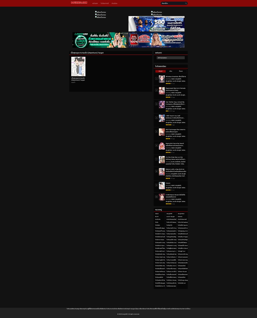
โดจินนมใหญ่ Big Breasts (185, 240)
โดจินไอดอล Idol (171, 286)
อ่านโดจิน (177, 162)
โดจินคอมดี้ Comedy (161, 231)
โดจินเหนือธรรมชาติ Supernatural (187, 274)
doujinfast (169, 81)
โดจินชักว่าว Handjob (161, 234)
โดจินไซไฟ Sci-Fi (160, 286)
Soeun (168, 183)
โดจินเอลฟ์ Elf (159, 277)
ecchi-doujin (177, 81)
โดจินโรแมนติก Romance (174, 283)
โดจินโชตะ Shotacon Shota (174, 280)
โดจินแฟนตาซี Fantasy (161, 280)
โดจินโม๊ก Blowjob (160, 283)
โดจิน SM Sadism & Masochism (187, 222)
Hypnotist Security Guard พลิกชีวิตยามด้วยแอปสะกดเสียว (175, 144)
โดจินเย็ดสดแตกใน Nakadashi (175, 274)
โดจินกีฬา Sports (183, 225)
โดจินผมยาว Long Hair (173, 245)
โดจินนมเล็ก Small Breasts (174, 240)
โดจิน (173, 164)
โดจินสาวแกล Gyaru (183, 260)
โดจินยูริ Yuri (181, 251)
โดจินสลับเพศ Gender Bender (175, 254)
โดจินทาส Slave (159, 240)
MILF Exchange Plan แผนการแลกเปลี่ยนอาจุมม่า (175, 130)
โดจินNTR (169, 225)
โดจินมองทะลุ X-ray (172, 251)
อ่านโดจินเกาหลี (182, 219)
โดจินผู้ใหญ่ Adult (171, 248)
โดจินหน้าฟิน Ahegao (161, 266)
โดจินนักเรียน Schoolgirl (174, 243)
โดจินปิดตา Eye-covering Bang (164, 245)
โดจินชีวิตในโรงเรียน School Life (187, 234)
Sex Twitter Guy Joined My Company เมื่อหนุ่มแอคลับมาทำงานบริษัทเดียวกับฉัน (175, 103)
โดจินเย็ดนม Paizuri (161, 274)
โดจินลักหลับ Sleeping (161, 254)
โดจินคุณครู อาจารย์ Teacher (186, 231)
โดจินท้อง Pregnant (183, 237)
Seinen (184, 81)
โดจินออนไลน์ (181, 266)
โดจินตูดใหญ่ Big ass (172, 237)
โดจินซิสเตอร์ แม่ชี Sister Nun (163, 237)
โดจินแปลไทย (181, 277)
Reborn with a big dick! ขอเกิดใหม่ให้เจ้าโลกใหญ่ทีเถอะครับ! (176, 170)
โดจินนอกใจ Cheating (161, 243)
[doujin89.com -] (79, 4)
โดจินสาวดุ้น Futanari (161, 257)
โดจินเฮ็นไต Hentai (172, 277)
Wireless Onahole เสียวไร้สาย (176, 76)
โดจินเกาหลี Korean (160, 271)
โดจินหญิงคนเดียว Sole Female (187, 263)
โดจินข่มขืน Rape (160, 228)
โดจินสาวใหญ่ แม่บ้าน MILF (174, 263)
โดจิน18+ (177, 164)
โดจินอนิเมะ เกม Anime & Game (175, 266)
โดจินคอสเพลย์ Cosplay (173, 231)
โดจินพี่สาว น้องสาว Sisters (186, 248)
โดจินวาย (109, 309)
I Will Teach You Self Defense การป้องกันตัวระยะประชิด (175, 117)
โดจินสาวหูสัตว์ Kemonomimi (163, 260)
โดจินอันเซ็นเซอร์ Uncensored (163, 269)
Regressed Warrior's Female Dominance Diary (175, 89)
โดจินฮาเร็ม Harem (172, 269)
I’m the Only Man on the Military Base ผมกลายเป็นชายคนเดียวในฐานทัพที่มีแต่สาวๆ (176, 158)
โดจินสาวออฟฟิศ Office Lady (175, 260)
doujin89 (178, 79)
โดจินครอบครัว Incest (184, 228)
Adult (173, 79)
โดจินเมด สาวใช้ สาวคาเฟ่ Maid (175, 271)
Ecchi (174, 95)
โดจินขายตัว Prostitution (174, 228)
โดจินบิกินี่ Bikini (182, 243)
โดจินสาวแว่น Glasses (161, 263)
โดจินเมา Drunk (182, 271)
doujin (133, 309)
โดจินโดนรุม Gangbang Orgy (186, 280)
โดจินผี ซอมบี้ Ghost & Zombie (164, 248)
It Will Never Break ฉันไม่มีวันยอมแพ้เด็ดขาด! (175, 196)
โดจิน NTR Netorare (172, 222)
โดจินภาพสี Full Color (161, 251)
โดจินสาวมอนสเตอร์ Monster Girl (187, 257)
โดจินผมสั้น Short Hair (184, 245)
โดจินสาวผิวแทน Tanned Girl (175, 257)
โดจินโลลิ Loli (182, 283)
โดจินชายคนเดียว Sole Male (175, 234)
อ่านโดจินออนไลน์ (176, 176)
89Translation (162, 58)
